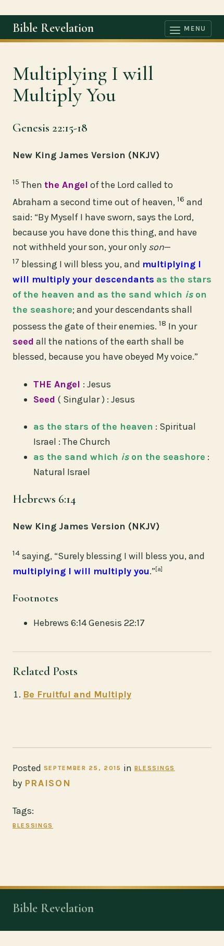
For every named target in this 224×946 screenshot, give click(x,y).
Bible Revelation (53, 28)
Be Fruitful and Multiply (77, 694)
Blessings (154, 768)
